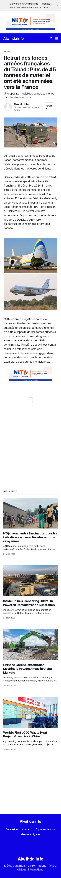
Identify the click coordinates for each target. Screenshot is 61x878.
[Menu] (56, 38)
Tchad (7, 51)
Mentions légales (30, 834)
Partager (49, 107)
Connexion (12, 829)
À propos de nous (46, 829)
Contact (26, 829)
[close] (57, 5)
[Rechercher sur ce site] (51, 38)
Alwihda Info (13, 38)
